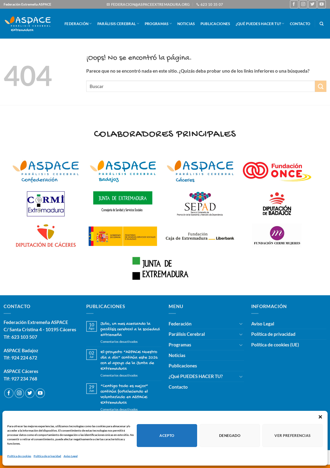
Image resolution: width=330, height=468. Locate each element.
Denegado (230, 435)
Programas (157, 23)
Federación (76, 23)
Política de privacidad (47, 456)
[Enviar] (320, 86)
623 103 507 (24, 337)
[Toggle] (241, 323)
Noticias (186, 23)
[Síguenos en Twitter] (312, 4)
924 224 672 (24, 357)
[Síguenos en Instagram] (303, 4)
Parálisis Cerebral (116, 23)
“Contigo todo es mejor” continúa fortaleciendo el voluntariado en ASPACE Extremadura (124, 394)
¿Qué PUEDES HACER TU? (258, 23)
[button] (320, 416)
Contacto (300, 23)
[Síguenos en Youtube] (321, 4)
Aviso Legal (71, 456)
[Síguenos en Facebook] (294, 4)
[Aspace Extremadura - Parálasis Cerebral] (28, 23)
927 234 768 (24, 378)
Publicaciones (215, 23)
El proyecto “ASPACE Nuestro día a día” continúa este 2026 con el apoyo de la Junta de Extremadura (129, 360)
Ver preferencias (292, 435)
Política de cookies (19, 456)
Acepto (166, 435)
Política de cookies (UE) (275, 344)
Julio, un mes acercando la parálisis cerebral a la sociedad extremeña (130, 329)
